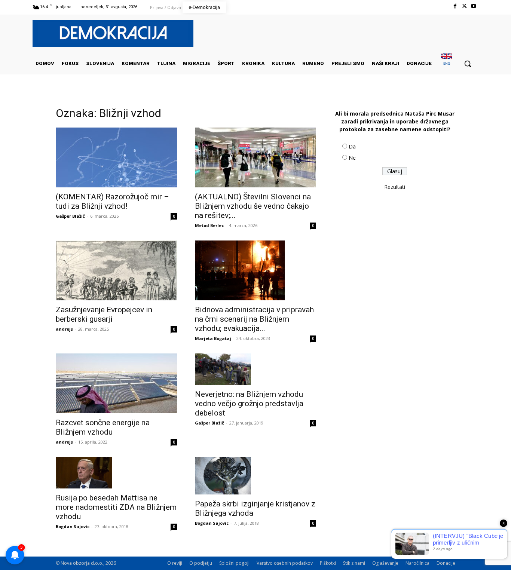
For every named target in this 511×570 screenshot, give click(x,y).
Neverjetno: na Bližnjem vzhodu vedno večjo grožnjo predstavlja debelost (249, 403)
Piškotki (328, 563)
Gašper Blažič (70, 216)
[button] (467, 63)
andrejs (64, 329)
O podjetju (200, 563)
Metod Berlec (209, 225)
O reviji (174, 563)
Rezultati (394, 186)
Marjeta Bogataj (213, 338)
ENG (446, 63)
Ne (352, 157)
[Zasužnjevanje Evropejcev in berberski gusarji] (116, 270)
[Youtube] (473, 6)
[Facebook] (454, 6)
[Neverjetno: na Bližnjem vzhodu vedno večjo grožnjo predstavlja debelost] (255, 369)
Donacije (446, 563)
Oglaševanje (385, 563)
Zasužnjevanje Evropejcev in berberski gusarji (104, 314)
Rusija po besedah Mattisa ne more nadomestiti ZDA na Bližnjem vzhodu (116, 507)
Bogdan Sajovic (72, 526)
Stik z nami (354, 563)
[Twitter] (464, 6)
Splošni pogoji (234, 563)
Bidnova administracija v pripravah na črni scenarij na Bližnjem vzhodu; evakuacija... (254, 319)
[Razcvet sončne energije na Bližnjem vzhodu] (116, 383)
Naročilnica (417, 563)
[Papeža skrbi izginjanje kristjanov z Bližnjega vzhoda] (255, 475)
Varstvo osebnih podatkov (285, 563)
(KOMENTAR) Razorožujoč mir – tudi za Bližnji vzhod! (112, 201)
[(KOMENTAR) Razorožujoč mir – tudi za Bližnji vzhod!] (116, 157)
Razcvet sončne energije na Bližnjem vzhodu (103, 427)
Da (352, 146)
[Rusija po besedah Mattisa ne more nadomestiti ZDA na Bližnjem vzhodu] (116, 472)
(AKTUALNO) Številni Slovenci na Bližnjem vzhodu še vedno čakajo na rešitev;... (253, 206)
